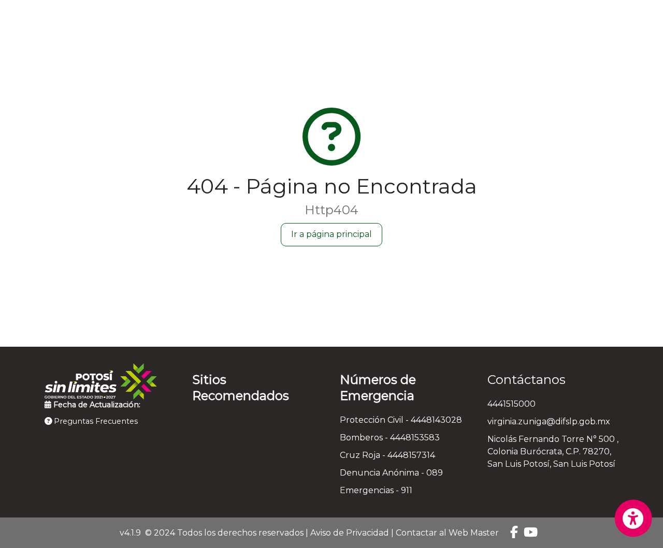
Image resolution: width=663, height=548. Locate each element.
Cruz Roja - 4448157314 (387, 455)
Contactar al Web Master (447, 533)
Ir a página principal (331, 234)
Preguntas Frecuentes (95, 421)
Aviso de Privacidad (349, 533)
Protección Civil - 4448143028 (401, 420)
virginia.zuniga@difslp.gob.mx (548, 421)
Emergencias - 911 (376, 490)
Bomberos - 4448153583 (390, 437)
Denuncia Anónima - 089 (391, 473)
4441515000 (511, 404)
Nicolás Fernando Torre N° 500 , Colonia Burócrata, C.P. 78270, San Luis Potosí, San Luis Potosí (552, 451)
